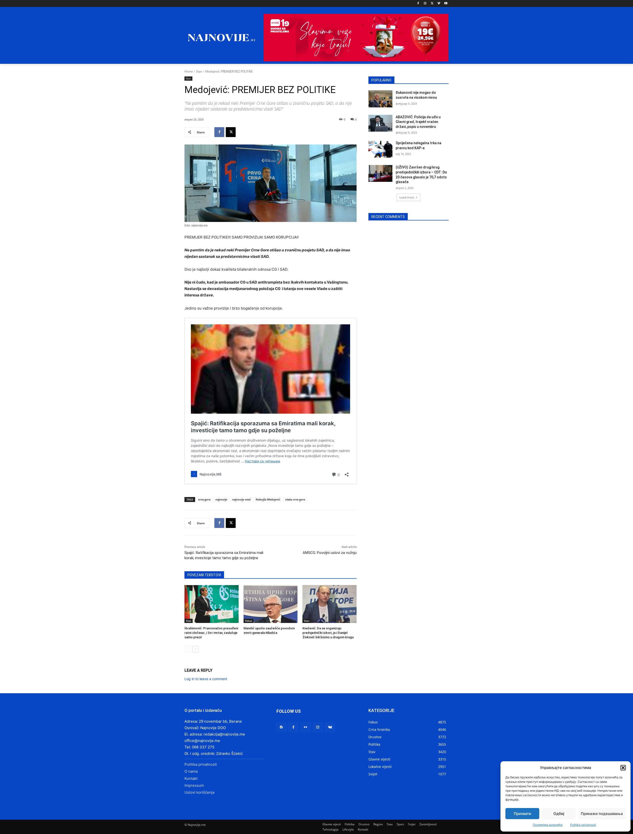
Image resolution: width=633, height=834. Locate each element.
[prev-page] (187, 649)
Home (188, 71)
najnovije (221, 499)
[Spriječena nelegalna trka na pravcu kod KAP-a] (380, 149)
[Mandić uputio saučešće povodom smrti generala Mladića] (271, 604)
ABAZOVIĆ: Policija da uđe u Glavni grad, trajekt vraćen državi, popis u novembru (418, 122)
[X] (432, 3)
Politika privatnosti (583, 825)
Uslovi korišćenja (199, 792)
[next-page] (195, 649)
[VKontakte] (330, 727)
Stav (199, 71)
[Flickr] (305, 727)
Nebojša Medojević (268, 499)
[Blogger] (281, 727)
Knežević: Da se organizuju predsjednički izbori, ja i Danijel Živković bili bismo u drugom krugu (328, 632)
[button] (623, 767)
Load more (406, 197)
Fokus (248, 620)
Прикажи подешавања (602, 813)
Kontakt (191, 778)
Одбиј (558, 813)
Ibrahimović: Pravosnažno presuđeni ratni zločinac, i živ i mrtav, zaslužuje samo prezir (211, 632)
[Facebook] (418, 3)
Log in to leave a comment (205, 679)
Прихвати (522, 813)
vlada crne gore (295, 499)
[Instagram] (425, 3)
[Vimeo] (439, 3)
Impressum (194, 785)
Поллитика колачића (548, 825)
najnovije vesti (241, 499)
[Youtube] (446, 3)
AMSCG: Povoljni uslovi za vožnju (330, 552)
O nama (191, 771)
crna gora (204, 499)
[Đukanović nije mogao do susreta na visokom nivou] (380, 98)
